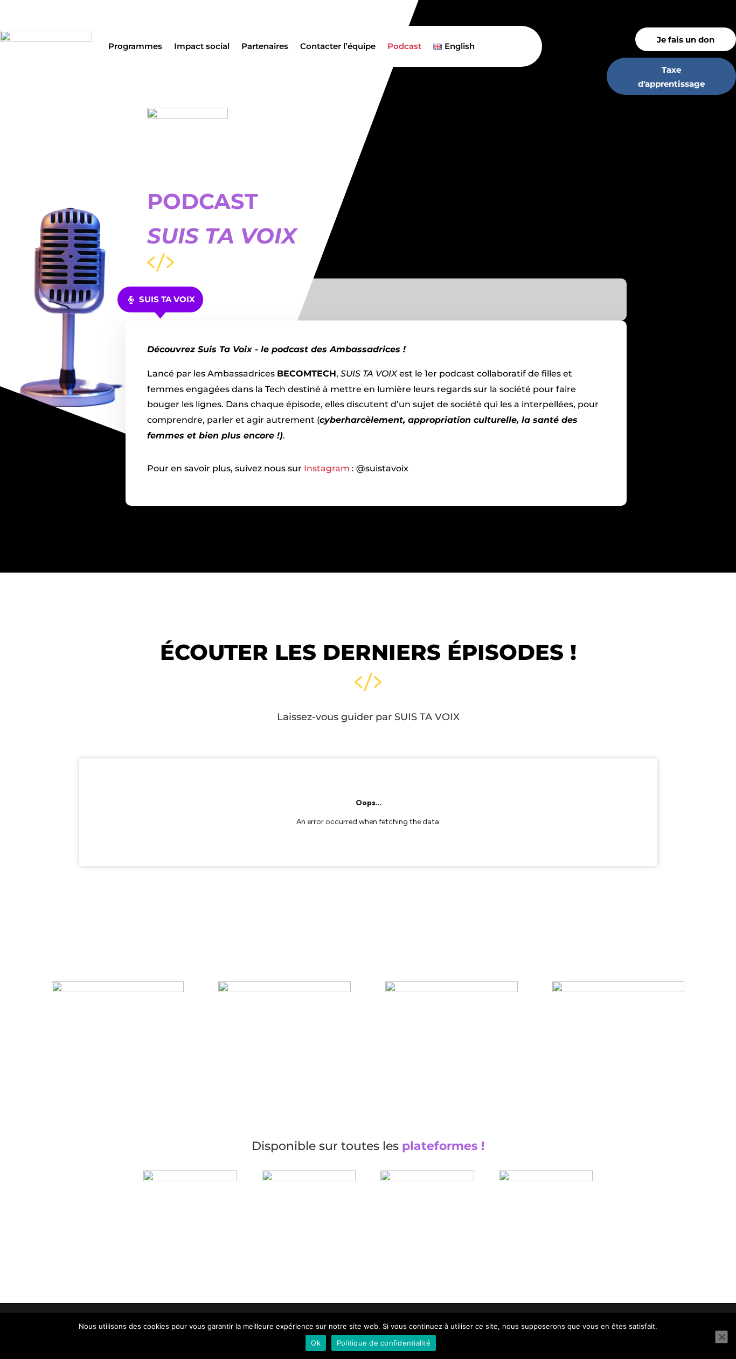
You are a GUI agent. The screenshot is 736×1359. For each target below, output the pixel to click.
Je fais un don (685, 39)
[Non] (721, 1336)
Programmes (135, 46)
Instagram (327, 468)
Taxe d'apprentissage (671, 77)
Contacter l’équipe (338, 46)
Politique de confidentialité (384, 1343)
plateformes (440, 1146)
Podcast (404, 46)
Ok (316, 1343)
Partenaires (264, 46)
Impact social (202, 46)
